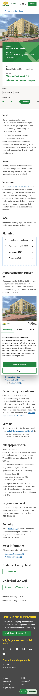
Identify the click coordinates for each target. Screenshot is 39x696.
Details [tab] (19, 330)
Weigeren (19, 371)
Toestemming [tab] (7, 330)
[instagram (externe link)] (23, 649)
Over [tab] (32, 330)
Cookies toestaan (19, 364)
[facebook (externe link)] (3, 649)
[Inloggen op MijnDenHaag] (26, 4)
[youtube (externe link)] (17, 649)
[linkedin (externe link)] (30, 649)
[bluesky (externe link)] (3, 654)
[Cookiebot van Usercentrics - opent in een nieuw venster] (28, 323)
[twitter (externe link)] (10, 649)
